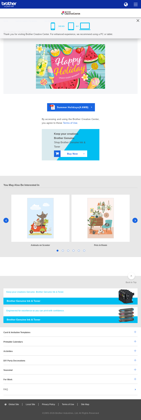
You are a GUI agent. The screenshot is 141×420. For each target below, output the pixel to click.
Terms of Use (70, 122)
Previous (6, 220)
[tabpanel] (40, 221)
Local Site (30, 404)
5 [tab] (78, 250)
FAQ (5, 389)
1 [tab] (57, 250)
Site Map (85, 404)
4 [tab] (73, 250)
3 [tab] (68, 250)
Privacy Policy (48, 404)
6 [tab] (84, 250)
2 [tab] (62, 250)
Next (135, 220)
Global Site (14, 404)
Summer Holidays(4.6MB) (72, 107)
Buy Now (72, 153)
